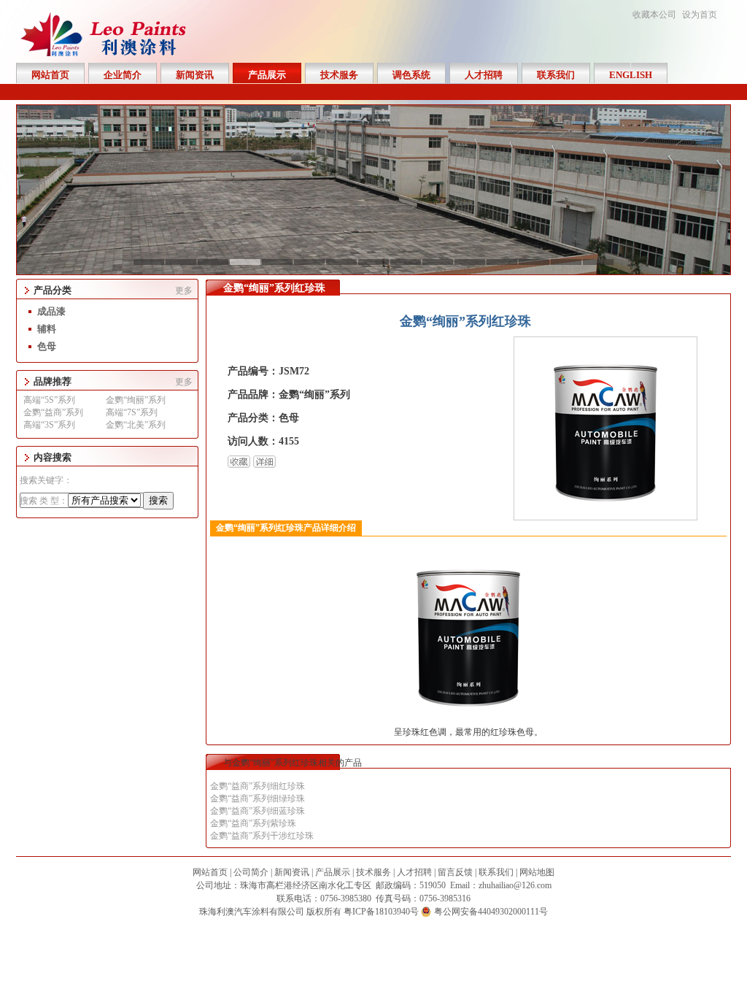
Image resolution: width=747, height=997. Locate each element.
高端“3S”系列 (49, 425)
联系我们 (496, 872)
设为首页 (699, 14)
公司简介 (250, 872)
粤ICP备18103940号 (381, 911)
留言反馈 (455, 872)
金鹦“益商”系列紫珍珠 (253, 823)
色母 (46, 346)
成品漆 (51, 311)
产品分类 (52, 290)
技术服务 (373, 872)
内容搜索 (52, 457)
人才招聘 (414, 872)
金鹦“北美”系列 (136, 425)
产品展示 (332, 872)
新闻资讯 (291, 872)
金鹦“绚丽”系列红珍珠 (274, 287)
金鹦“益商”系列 (53, 412)
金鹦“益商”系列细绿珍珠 (257, 798)
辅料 (46, 328)
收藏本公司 (654, 14)
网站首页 (210, 872)
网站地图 (536, 872)
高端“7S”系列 (132, 412)
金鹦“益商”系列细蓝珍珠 (257, 811)
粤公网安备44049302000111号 (491, 911)
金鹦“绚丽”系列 (136, 400)
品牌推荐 (52, 381)
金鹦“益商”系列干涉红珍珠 (262, 836)
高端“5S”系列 (49, 400)
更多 (184, 290)
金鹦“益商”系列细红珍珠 (257, 786)
